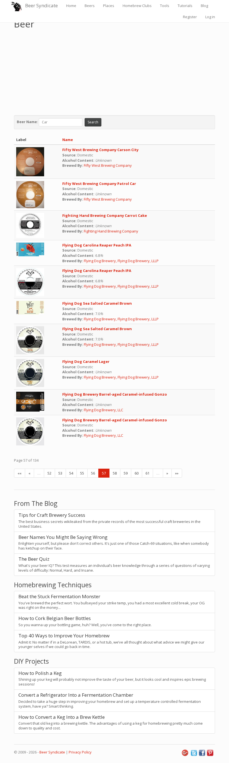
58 (115, 473)
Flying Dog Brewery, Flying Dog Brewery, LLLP (121, 260)
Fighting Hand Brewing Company (111, 231)
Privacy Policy (80, 752)
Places (108, 5)
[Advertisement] (114, 71)
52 (49, 473)
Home (71, 5)
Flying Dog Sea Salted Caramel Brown (97, 303)
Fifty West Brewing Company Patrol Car (99, 183)
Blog (204, 5)
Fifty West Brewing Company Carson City (100, 149)
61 (147, 473)
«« (20, 473)
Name (67, 139)
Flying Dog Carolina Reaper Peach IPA (96, 245)
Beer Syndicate (41, 5)
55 (82, 473)
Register (190, 16)
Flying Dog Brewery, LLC (103, 409)
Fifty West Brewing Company (108, 165)
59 (126, 473)
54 (71, 473)
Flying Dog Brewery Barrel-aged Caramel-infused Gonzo (114, 394)
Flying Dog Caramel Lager (85, 361)
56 (93, 473)
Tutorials (185, 5)
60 (137, 473)
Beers (90, 5)
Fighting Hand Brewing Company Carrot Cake (104, 215)
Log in (210, 16)
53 (60, 473)
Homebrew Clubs (137, 5)
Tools (164, 5)
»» (176, 473)
